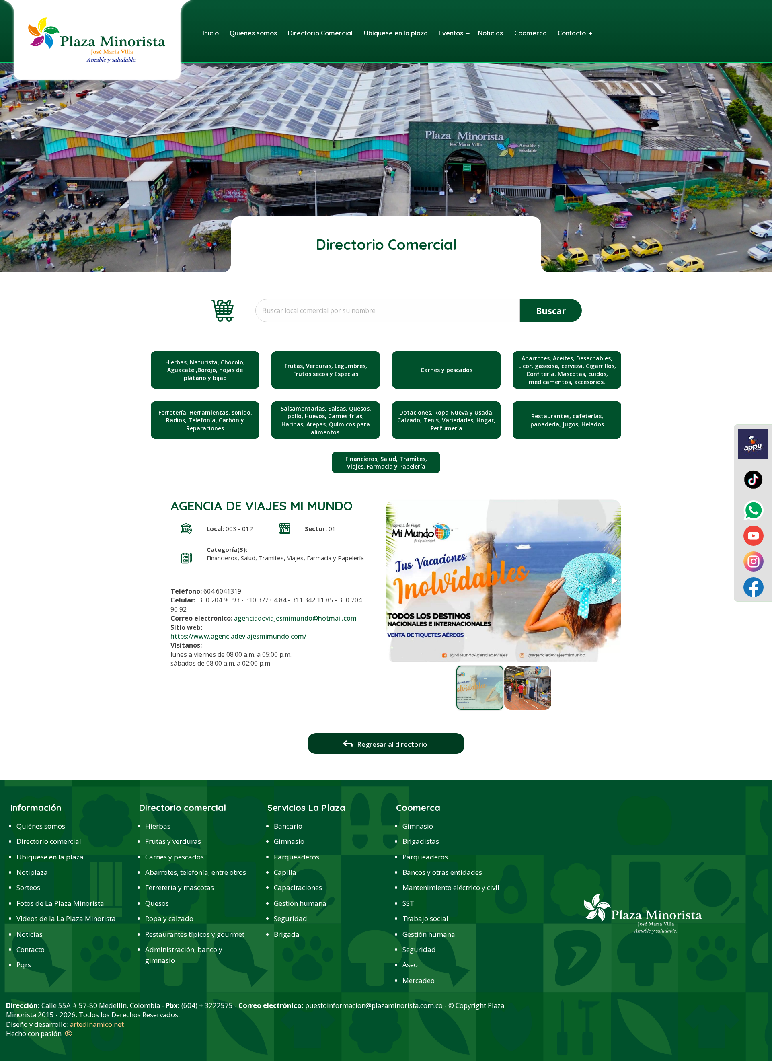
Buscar (551, 311)
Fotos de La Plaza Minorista (60, 903)
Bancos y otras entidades (442, 872)
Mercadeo (418, 980)
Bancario (288, 826)
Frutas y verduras (173, 841)
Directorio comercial (48, 841)
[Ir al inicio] (96, 39)
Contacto (30, 949)
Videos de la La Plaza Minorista (66, 918)
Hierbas (157, 826)
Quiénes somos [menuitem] (253, 33)
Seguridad (290, 918)
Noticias (29, 934)
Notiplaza (32, 872)
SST (408, 903)
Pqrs (23, 964)
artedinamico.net (97, 1024)
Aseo (410, 964)
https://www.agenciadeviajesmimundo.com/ (238, 636)
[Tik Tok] (753, 479)
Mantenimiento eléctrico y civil (450, 887)
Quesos (157, 903)
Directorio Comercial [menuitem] (320, 33)
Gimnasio (289, 841)
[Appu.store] (753, 443)
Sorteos (28, 887)
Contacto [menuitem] (572, 33)
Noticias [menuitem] (490, 33)
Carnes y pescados (174, 857)
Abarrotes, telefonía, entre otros (195, 872)
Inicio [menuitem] (211, 33)
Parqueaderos (296, 857)
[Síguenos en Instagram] (753, 560)
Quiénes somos (40, 826)
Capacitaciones (298, 887)
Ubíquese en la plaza (50, 857)
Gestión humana (300, 903)
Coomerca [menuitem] (530, 33)
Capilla (285, 872)
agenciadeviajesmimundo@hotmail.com (295, 618)
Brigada (287, 934)
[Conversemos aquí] (753, 509)
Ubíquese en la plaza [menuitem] (396, 33)
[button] (614, 580)
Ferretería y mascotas (179, 887)
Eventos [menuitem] (451, 33)
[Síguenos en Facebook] (753, 586)
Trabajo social (425, 918)
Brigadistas (420, 841)
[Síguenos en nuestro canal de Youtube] (753, 535)
